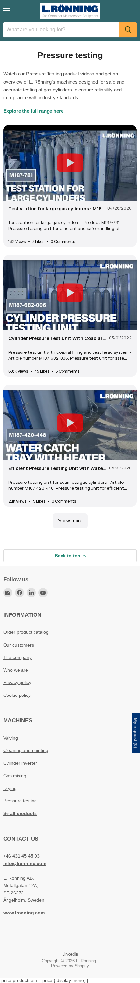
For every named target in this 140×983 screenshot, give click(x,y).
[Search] (128, 29)
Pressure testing (20, 800)
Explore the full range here (33, 111)
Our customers (18, 644)
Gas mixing (14, 775)
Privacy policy (17, 682)
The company (17, 657)
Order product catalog (26, 632)
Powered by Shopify (70, 965)
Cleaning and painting (25, 750)
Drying (10, 788)
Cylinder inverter (20, 763)
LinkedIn (70, 954)
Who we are (15, 670)
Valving (10, 738)
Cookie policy (17, 695)
